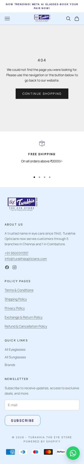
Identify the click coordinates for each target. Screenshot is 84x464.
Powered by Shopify (42, 441)
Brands (10, 365)
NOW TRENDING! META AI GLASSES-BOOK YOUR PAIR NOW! (42, 6)
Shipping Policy (16, 299)
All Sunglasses (15, 357)
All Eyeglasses (15, 349)
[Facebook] (7, 267)
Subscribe (22, 420)
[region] (42, 155)
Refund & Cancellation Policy (26, 326)
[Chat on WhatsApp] (73, 453)
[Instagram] (14, 267)
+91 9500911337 (16, 253)
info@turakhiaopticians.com (26, 258)
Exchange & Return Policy (23, 317)
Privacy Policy (15, 308)
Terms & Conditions (19, 290)
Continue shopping (42, 93)
